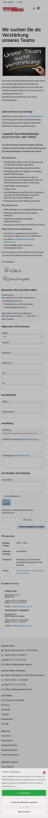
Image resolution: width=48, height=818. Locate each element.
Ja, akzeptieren (24, 793)
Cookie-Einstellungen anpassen (24, 802)
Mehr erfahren (24, 812)
